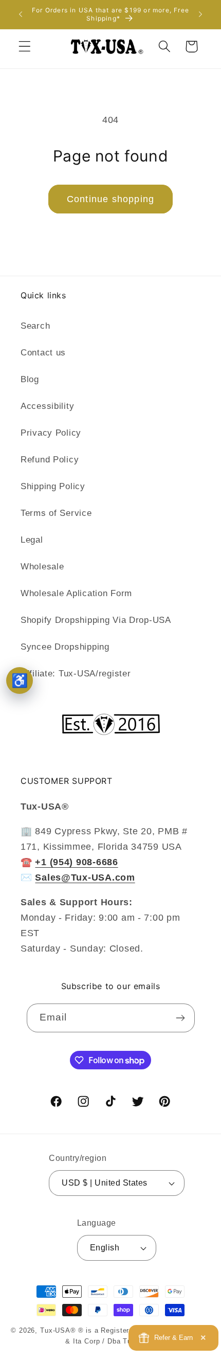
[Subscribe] (180, 1018)
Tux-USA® (58, 1330)
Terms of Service (56, 513)
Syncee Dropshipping (65, 647)
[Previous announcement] (20, 14)
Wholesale (42, 566)
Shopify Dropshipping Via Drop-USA (96, 620)
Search (35, 326)
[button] (25, 46)
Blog (30, 379)
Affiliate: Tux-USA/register (76, 673)
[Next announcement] (200, 14)
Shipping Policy (53, 486)
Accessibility (47, 406)
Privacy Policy (51, 433)
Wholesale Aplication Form (76, 593)
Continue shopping (110, 199)
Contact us (43, 352)
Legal (32, 540)
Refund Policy (50, 459)
